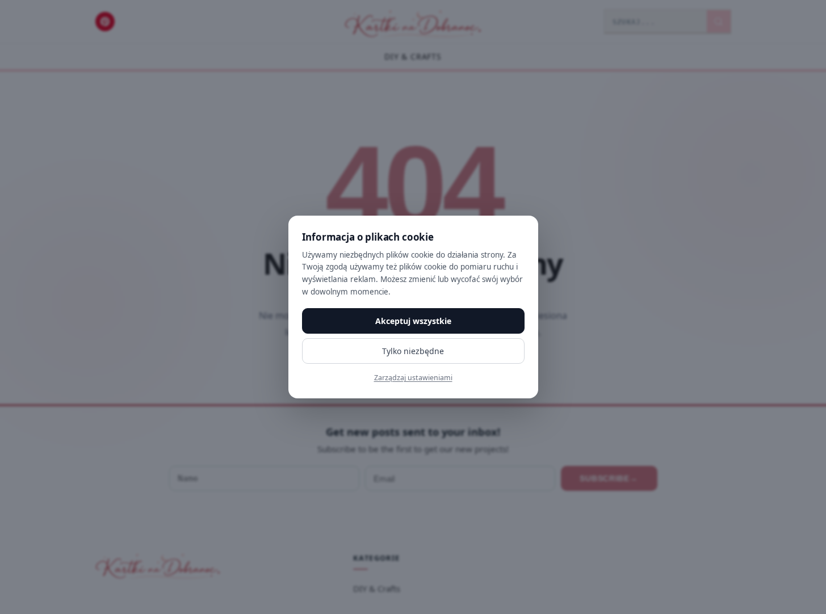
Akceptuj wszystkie (413, 321)
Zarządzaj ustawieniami (413, 377)
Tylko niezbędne (413, 351)
